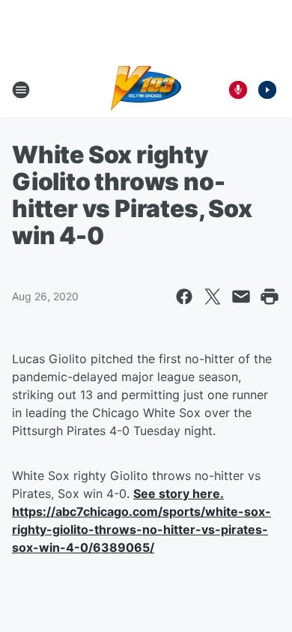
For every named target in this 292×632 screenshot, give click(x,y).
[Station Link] (146, 90)
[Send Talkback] (238, 90)
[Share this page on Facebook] (184, 296)
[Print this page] (269, 296)
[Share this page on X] (212, 296)
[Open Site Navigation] (21, 90)
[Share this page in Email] (241, 296)
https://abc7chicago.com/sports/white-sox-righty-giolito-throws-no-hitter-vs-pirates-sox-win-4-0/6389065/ (141, 529)
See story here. (178, 493)
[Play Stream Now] (267, 90)
